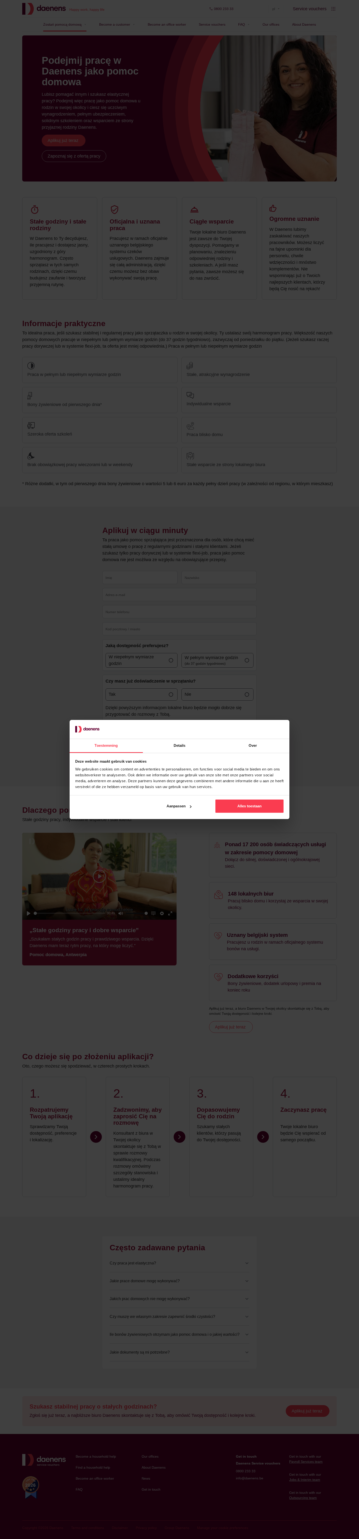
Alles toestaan (249, 806)
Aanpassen (176, 806)
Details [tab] (180, 745)
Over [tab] (253, 745)
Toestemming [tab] (106, 745)
